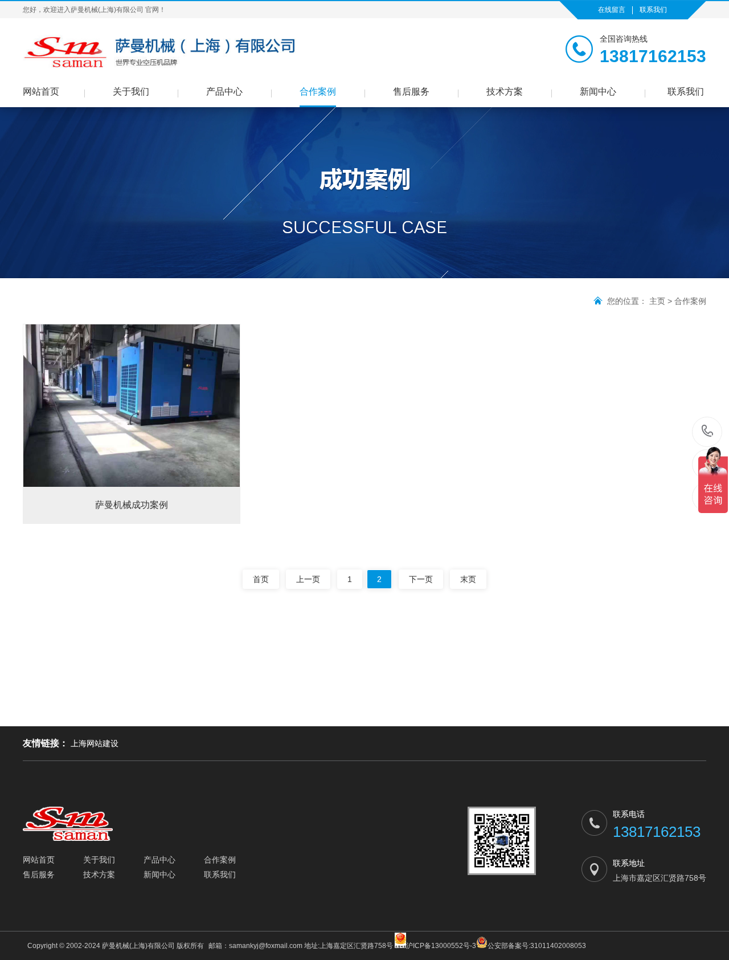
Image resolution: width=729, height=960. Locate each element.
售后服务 (411, 91)
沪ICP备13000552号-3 (441, 946)
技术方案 (504, 91)
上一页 (308, 579)
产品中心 (224, 91)
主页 (657, 301)
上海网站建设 (94, 743)
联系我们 (653, 10)
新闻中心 (598, 91)
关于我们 (131, 91)
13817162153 (708, 432)
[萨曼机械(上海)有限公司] (159, 52)
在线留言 (611, 10)
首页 (261, 579)
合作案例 (318, 91)
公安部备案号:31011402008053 (537, 946)
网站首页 (41, 91)
